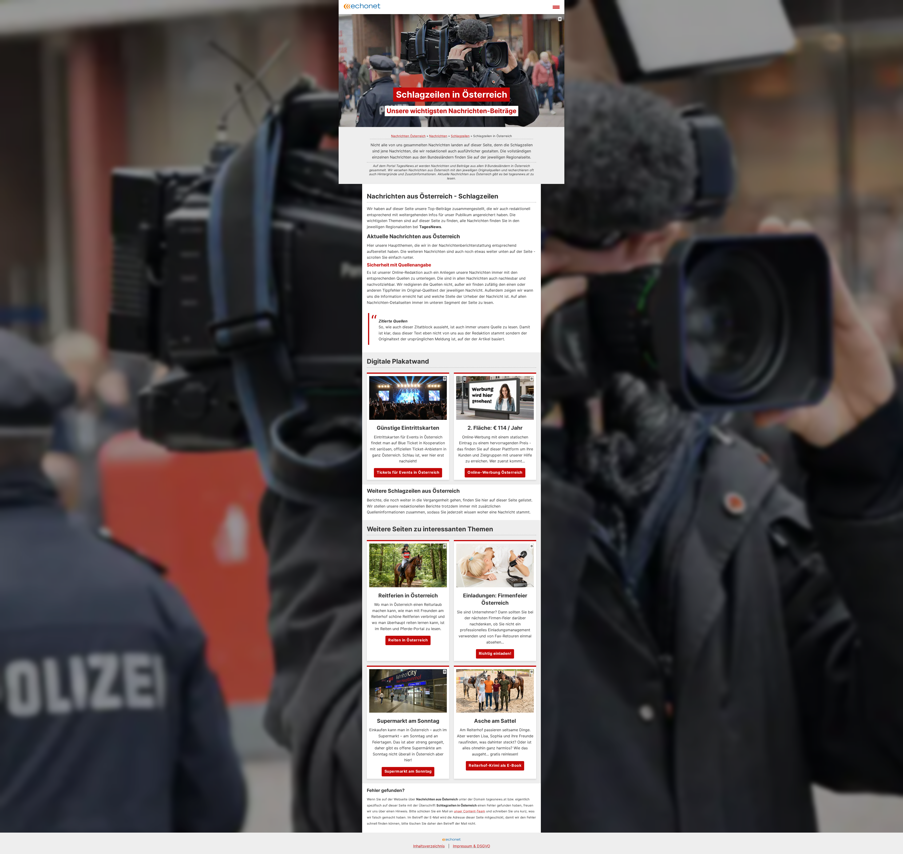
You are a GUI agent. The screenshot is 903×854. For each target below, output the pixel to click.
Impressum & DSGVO (471, 846)
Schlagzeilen (460, 136)
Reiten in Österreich (408, 640)
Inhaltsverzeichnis (429, 846)
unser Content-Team (469, 811)
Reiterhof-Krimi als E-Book (495, 765)
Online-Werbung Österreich (495, 472)
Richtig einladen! (495, 653)
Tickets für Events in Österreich (408, 472)
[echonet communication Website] (451, 840)
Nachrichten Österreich (408, 136)
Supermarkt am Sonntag (408, 771)
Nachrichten (438, 136)
